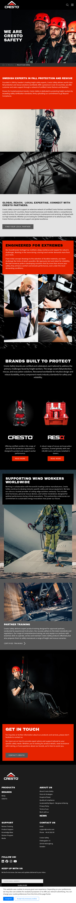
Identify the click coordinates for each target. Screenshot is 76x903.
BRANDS (7, 792)
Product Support (7, 829)
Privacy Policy (44, 806)
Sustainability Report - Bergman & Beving (54, 803)
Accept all (8, 899)
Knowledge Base (7, 832)
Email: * (4, 878)
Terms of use (44, 809)
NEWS (43, 816)
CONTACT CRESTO (17, 755)
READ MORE (20, 458)
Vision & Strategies (46, 794)
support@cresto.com (47, 829)
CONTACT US (47, 823)
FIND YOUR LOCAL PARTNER (17, 226)
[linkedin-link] (3, 861)
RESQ (3, 796)
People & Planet (45, 797)
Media (4, 838)
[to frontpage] (3, 65)
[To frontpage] (38, 776)
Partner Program (7, 835)
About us (11, 65)
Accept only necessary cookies (27, 899)
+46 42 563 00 (49, 832)
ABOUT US (46, 787)
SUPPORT (7, 823)
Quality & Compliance (47, 800)
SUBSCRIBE (22, 885)
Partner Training (7, 826)
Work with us (44, 812)
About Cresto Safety (46, 791)
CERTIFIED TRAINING (13, 643)
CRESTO (4, 799)
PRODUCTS (8, 787)
